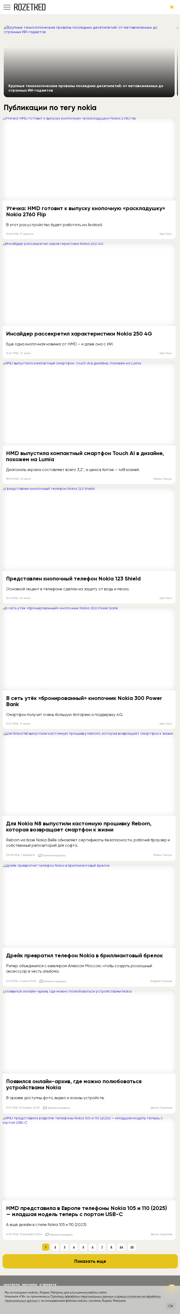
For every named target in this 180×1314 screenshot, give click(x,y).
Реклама (29, 1285)
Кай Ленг (166, 234)
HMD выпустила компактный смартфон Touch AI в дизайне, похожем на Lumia (85, 456)
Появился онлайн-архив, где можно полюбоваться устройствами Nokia (74, 1084)
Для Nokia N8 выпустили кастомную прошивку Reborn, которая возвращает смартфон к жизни (79, 826)
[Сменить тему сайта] (171, 7)
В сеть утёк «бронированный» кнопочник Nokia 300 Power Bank (84, 701)
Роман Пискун (162, 478)
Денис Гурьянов (161, 1107)
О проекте (47, 1285)
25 (132, 1247)
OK (170, 1306)
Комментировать (54, 855)
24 (121, 1247)
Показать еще (90, 1261)
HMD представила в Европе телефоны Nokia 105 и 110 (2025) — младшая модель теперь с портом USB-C (86, 1211)
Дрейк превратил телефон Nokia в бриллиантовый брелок (84, 955)
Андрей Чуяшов (161, 981)
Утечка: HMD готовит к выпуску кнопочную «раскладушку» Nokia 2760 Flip (85, 211)
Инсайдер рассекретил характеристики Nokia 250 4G (79, 333)
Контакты (12, 1285)
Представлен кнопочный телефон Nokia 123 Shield (73, 578)
